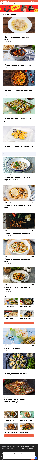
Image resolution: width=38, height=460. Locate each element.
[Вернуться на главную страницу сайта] (7, 1)
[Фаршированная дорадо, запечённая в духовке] (19, 387)
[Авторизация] (36, 1)
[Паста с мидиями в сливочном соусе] (19, 25)
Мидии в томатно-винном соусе (17, 65)
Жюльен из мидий (12, 348)
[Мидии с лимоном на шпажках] (19, 221)
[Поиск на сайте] (31, 1)
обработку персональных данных (19, 454)
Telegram (7, 448)
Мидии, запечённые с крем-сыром (18, 146)
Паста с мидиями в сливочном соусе (16, 38)
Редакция (22, 446)
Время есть (15, 153)
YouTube (26, 448)
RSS (34, 448)
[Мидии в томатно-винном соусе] (19, 53)
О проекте (9, 446)
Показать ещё (19, 323)
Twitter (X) (17, 448)
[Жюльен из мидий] (19, 336)
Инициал (31, 448)
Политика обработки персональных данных (26, 451)
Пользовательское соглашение (11, 451)
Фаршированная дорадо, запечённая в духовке (14, 400)
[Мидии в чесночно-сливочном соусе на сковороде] (19, 165)
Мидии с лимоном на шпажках (17, 233)
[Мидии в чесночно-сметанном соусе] (19, 247)
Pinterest (22, 448)
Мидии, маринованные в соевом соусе (17, 206)
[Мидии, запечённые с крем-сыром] (19, 134)
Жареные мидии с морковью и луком (17, 288)
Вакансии (27, 446)
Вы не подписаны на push (5, 449)
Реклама (17, 446)
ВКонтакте (12, 448)
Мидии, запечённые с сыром (16, 373)
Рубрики (13, 446)
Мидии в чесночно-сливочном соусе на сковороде (17, 178)
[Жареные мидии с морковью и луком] (19, 275)
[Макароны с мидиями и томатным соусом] (19, 78)
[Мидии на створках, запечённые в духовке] (19, 106)
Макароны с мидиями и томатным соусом (18, 91)
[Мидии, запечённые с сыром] (19, 361)
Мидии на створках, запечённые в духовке (18, 119)
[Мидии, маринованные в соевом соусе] (19, 193)
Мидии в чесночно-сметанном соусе (17, 260)
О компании (32, 446)
